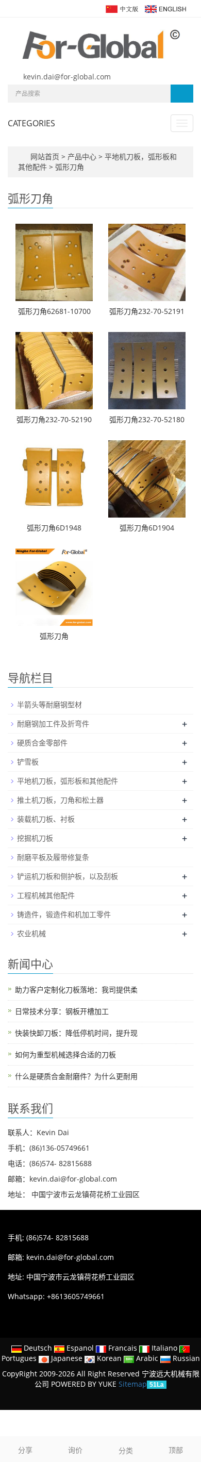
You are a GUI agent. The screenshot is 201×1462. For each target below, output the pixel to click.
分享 (25, 1450)
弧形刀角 (68, 167)
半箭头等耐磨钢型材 (49, 704)
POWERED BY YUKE (85, 1384)
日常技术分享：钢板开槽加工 (62, 1011)
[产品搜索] (182, 94)
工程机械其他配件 (46, 895)
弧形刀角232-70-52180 (147, 419)
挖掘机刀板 (35, 838)
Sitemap (133, 1384)
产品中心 (83, 156)
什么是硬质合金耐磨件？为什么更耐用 (76, 1076)
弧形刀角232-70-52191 (147, 311)
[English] (165, 8)
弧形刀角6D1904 (147, 528)
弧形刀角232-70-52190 (54, 419)
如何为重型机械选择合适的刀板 (65, 1054)
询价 (75, 1450)
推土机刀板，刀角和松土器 (60, 800)
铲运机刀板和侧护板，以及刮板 (67, 876)
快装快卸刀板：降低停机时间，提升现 (76, 1033)
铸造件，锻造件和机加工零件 (64, 914)
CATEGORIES (31, 123)
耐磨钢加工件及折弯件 (53, 723)
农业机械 (31, 933)
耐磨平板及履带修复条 (53, 857)
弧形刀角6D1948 (54, 528)
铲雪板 (28, 762)
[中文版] (121, 8)
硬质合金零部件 (42, 742)
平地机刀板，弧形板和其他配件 (67, 781)
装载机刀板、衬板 (46, 819)
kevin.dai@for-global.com (67, 76)
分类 (126, 1450)
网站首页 (44, 156)
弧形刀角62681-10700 (54, 311)
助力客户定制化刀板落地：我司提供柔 (76, 989)
